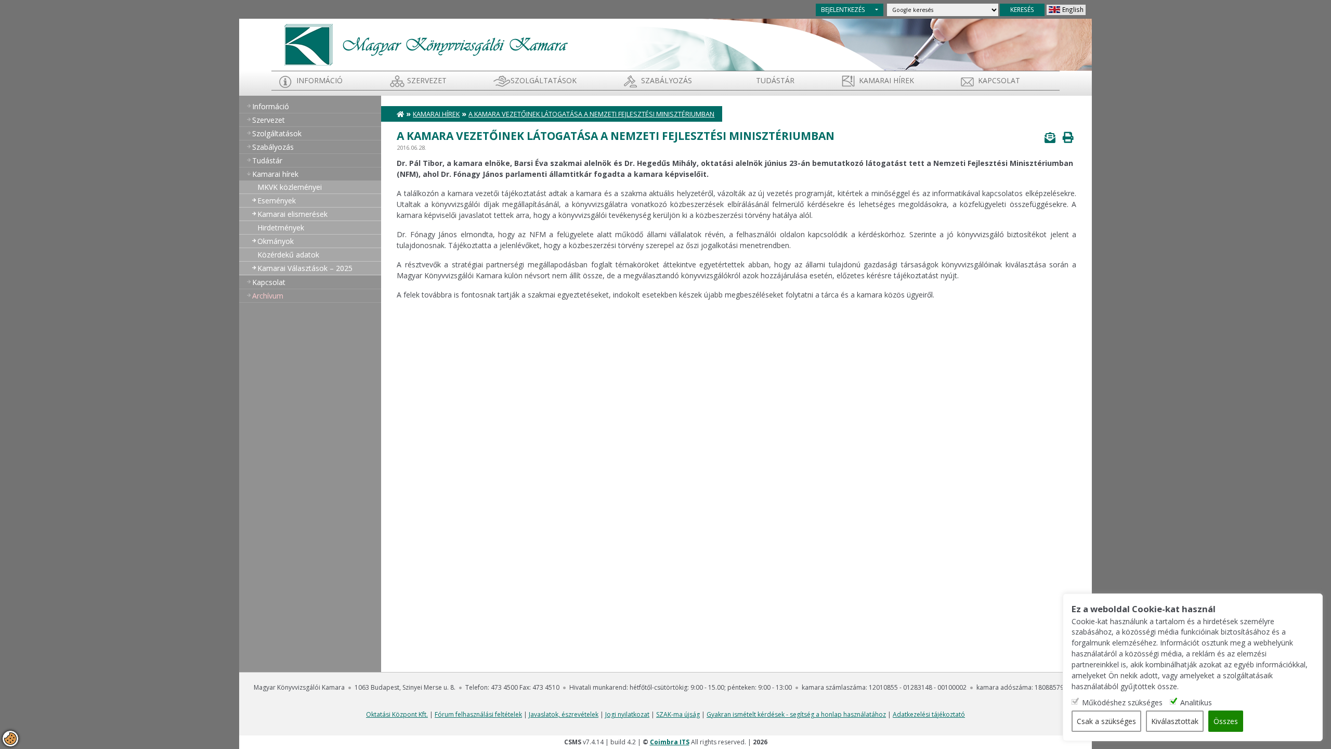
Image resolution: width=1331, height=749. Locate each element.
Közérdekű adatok (288, 255)
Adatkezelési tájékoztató (929, 714)
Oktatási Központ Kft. (397, 714)
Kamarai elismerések (292, 214)
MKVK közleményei (289, 187)
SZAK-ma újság (678, 714)
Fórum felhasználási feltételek (478, 714)
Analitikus (1196, 702)
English (1073, 9)
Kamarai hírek (886, 80)
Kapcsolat (999, 80)
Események (276, 200)
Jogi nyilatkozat (627, 714)
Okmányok (275, 241)
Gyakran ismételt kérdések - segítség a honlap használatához (796, 714)
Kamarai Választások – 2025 (305, 268)
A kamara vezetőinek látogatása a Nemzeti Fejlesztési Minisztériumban (591, 114)
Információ (319, 80)
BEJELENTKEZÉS (843, 9)
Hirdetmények (280, 228)
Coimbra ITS (669, 742)
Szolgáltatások (544, 80)
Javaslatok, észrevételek (563, 714)
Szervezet (427, 80)
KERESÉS (1022, 9)
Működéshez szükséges (1122, 702)
